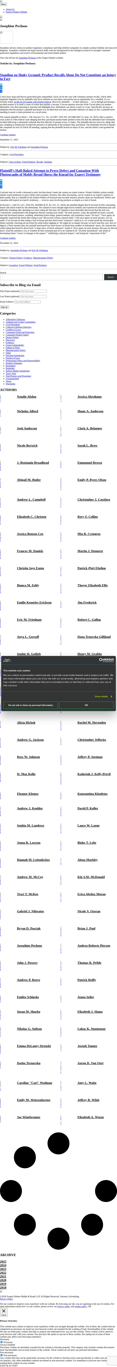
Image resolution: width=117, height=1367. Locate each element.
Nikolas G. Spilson (29, 1028)
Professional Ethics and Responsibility (23, 360)
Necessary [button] (4, 1339)
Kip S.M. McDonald (91, 877)
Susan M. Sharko (28, 1011)
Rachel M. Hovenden (91, 722)
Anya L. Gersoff (28, 636)
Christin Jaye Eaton (30, 568)
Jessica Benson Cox (30, 534)
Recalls (39, 162)
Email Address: (7, 302)
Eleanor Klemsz (28, 793)
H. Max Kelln (26, 774)
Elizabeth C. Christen (31, 516)
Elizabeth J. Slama (90, 1011)
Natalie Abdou (26, 396)
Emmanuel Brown (89, 462)
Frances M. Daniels (30, 551)
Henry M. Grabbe (89, 654)
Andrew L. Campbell (31, 499)
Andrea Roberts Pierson (93, 945)
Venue (8, 381)
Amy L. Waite (86, 1083)
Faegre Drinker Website (16, 12)
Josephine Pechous (27, 58)
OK (86, 705)
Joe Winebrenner (28, 1117)
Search (3, 272)
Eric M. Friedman (19, 147)
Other (8, 353)
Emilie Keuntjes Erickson (34, 602)
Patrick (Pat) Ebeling (91, 568)
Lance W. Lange (88, 825)
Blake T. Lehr (86, 842)
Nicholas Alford (27, 411)
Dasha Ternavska (28, 1063)
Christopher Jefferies (91, 739)
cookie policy (81, 1306)
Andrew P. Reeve (28, 980)
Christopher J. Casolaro (93, 499)
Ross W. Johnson (28, 757)
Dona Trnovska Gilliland (94, 636)
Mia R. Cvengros (89, 534)
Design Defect (15, 258)
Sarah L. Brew (87, 445)
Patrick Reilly (86, 980)
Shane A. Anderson (90, 411)
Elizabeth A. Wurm (90, 1117)
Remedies (10, 368)
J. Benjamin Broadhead (33, 462)
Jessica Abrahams (89, 396)
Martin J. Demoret (90, 551)
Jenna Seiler (85, 997)
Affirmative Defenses (15, 319)
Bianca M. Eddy (28, 585)
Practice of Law (13, 358)
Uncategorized (12, 378)
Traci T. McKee (27, 894)
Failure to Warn (13, 348)
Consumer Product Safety (17, 335)
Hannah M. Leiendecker (33, 859)
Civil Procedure (16, 154)
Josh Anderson (27, 428)
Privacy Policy (6, 1299)
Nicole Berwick (27, 445)
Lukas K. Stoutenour (91, 1028)
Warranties (10, 384)
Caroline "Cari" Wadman (34, 1083)
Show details (101, 696)
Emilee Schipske (28, 997)
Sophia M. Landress (30, 825)
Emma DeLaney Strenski (34, 1046)
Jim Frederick (87, 602)
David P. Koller (87, 808)
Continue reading (8, 135)
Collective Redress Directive (18, 327)
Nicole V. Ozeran (88, 911)
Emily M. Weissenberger (34, 1100)
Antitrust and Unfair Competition (21, 322)
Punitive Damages (14, 363)
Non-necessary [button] (6, 1352)
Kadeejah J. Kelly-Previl (94, 774)
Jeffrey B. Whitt (88, 1100)
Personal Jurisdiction (15, 355)
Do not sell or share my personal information (30, 705)
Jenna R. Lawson (28, 842)
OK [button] (89, 1306)
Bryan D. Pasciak (29, 928)
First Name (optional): (10, 291)
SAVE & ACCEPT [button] (9, 1365)
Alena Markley (87, 859)
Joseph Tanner (87, 1046)
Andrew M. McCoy (30, 877)
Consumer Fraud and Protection (20, 332)
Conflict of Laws (13, 330)
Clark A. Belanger (89, 428)
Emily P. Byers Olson (91, 479)
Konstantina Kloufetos (92, 793)
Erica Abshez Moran (91, 894)
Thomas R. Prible (89, 962)
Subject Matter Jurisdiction (18, 371)
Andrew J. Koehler (30, 808)
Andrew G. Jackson (30, 739)
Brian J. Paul (86, 928)
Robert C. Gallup (89, 619)
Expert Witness (25, 265)
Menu (3, 4)
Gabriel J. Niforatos (30, 911)
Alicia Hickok (26, 722)
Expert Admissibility (15, 345)
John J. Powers (27, 962)
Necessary (8, 1342)
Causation (13, 265)
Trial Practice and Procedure (18, 376)
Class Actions (15, 162)
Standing (48, 162)
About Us (10, 9)
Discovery (10, 340)
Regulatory (11, 366)
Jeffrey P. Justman (89, 757)
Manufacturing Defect (43, 258)
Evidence (28, 258)
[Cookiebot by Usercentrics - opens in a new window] (101, 660)
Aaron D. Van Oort (90, 1063)
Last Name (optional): (10, 296)
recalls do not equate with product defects (32, 102)
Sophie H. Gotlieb (29, 654)
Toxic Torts (11, 373)
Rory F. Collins (87, 516)
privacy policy (64, 1306)
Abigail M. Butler (29, 479)
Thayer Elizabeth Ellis (92, 585)
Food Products (28, 162)
